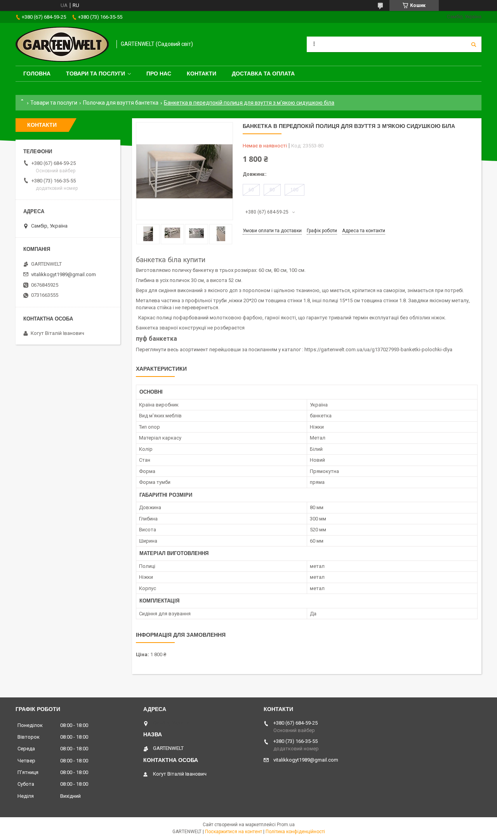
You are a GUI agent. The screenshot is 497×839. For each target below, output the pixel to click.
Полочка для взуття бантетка (120, 103)
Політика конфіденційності (295, 831)
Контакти (201, 73)
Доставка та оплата (263, 73)
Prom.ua (286, 824)
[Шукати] (473, 44)
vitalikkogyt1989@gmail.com (63, 274)
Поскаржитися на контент (233, 831)
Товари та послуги (95, 73)
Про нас (158, 73)
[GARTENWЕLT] (62, 44)
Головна (36, 73)
